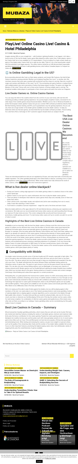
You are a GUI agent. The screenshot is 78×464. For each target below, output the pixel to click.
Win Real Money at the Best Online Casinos (16, 344)
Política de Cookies (9, 426)
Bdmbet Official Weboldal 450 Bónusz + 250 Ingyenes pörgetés (58, 345)
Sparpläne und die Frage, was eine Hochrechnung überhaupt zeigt (67, 432)
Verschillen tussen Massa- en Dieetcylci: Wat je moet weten (21, 371)
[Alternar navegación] (5, 26)
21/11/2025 (8, 53)
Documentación (47, 418)
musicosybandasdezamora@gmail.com (15, 416)
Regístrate (53, 1)
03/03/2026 (45, 440)
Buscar (72, 356)
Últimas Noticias (13, 365)
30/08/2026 (8, 375)
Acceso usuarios (62, 1)
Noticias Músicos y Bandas (15, 40)
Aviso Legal (6, 423)
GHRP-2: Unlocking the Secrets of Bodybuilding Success (54, 381)
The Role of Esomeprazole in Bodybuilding (16, 381)
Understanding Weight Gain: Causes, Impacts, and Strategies (55, 371)
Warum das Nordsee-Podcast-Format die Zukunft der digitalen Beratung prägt (47, 429)
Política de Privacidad (9, 421)
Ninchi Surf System (19, 53)
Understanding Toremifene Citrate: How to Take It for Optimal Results (20, 391)
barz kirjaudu (17, 68)
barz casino (23, 182)
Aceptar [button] (39, 461)
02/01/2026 (63, 440)
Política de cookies (50, 458)
